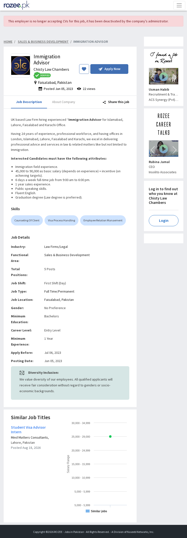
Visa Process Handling (61, 220)
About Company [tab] (63, 102)
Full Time (50, 291)
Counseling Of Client (26, 220)
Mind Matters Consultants (29, 437)
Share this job (118, 102)
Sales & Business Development (67, 255)
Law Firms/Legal (56, 246)
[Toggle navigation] (179, 5)
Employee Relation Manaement (103, 220)
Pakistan (68, 299)
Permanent (66, 291)
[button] (153, 77)
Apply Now (112, 69)
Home (8, 41)
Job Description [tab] (29, 102)
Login (163, 220)
